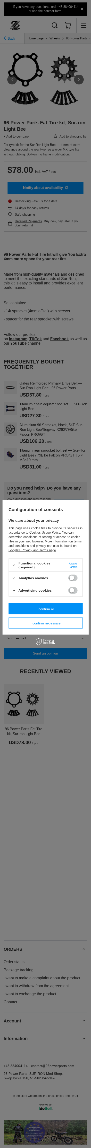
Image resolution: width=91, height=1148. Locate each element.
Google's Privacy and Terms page (32, 550)
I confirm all (45, 609)
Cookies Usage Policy (44, 532)
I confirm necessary (46, 623)
